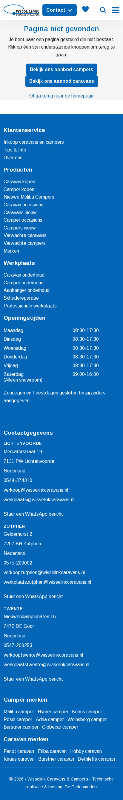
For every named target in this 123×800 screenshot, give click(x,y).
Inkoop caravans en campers (34, 142)
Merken (11, 250)
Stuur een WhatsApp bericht (33, 514)
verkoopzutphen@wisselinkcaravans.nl (44, 572)
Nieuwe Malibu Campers (29, 196)
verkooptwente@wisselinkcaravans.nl (43, 655)
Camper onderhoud (24, 282)
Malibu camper (19, 711)
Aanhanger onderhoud (27, 290)
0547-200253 (18, 645)
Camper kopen (19, 189)
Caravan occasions (23, 204)
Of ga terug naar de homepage (61, 95)
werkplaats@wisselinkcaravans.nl (39, 499)
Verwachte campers (25, 243)
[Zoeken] (103, 10)
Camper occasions (23, 220)
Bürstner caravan (56, 759)
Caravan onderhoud (24, 274)
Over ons (13, 157)
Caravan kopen (19, 181)
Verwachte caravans (25, 235)
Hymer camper (53, 711)
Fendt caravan (19, 751)
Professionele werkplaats (30, 305)
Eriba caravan (52, 751)
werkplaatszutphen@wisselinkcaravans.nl (47, 582)
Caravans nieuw (20, 212)
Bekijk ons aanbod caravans (61, 81)
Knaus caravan (19, 759)
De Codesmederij (81, 786)
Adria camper (50, 719)
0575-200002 (18, 562)
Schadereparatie (21, 298)
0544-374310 (18, 480)
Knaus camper (87, 711)
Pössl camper (18, 719)
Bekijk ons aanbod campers (61, 69)
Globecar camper (60, 727)
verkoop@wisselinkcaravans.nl (36, 490)
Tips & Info (15, 149)
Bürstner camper (21, 727)
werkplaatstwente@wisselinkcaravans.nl (46, 664)
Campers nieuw (20, 227)
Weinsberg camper (87, 719)
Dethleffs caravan (96, 759)
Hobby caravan (86, 751)
